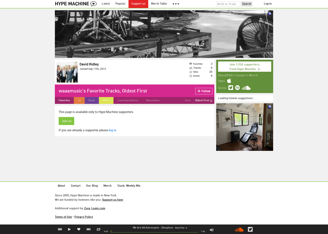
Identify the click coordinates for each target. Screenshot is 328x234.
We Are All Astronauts (146, 227)
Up (79, 100)
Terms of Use (63, 217)
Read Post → (181, 228)
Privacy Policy (83, 217)
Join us (66, 121)
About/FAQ (225, 75)
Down (91, 100)
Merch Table (159, 3)
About (61, 186)
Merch (253, 75)
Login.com (98, 208)
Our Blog (92, 186)
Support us (138, 3)
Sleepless (167, 227)
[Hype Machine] (77, 4)
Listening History (127, 100)
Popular (120, 3)
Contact (241, 75)
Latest (106, 3)
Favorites (64, 100)
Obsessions (153, 100)
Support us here (112, 199)
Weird (106, 100)
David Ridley (89, 64)
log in (112, 130)
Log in (268, 3)
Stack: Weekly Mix (128, 186)
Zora (87, 208)
